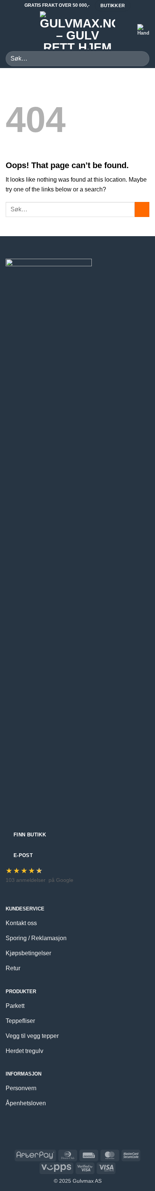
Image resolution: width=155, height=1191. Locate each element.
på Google (61, 880)
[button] (10, 30)
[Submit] (140, 58)
